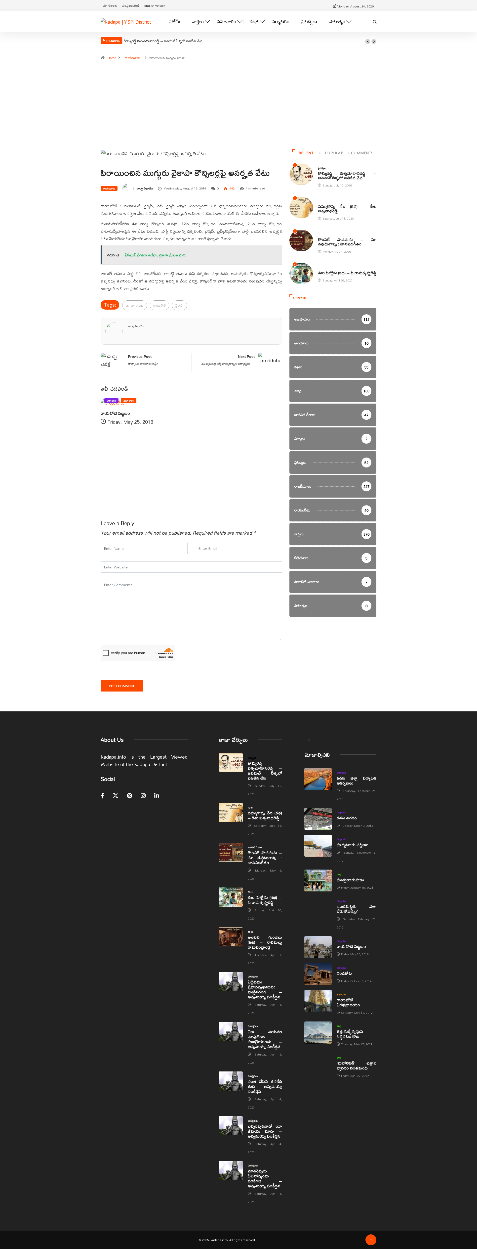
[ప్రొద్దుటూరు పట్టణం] (318, 846)
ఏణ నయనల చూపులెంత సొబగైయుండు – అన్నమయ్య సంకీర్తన (265, 1039)
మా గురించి (110, 5)
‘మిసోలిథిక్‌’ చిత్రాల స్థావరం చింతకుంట (356, 1065)
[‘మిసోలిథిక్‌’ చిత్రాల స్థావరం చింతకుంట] (318, 1064)
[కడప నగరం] (318, 819)
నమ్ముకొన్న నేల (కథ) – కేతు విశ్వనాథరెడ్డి (347, 208)
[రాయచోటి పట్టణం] (318, 947)
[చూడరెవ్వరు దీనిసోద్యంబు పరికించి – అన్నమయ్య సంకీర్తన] (231, 1170)
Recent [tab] (306, 152)
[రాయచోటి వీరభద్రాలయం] (318, 1001)
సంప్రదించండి (130, 5)
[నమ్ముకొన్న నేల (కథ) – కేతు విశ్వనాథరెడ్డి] (231, 812)
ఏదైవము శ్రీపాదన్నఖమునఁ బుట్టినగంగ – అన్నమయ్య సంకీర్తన (265, 989)
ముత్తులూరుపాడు (350, 880)
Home (112, 57)
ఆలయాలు (341, 994)
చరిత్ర (254, 21)
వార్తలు (198, 21)
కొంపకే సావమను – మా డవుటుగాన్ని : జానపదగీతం (347, 241)
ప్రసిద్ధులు (309, 21)
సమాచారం (226, 21)
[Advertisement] (238, 107)
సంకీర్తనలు (253, 976)
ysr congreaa (135, 305)
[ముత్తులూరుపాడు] (318, 880)
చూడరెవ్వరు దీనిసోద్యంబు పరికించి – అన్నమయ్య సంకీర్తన (265, 1178)
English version (154, 5)
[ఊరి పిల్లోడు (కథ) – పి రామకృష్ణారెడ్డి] (231, 897)
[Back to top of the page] (371, 1241)
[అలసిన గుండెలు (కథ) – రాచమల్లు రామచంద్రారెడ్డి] (231, 937)
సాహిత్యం (337, 21)
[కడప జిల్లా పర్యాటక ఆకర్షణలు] (318, 779)
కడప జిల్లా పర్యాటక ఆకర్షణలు (356, 780)
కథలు (320, 201)
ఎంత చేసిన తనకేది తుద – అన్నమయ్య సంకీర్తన (265, 1086)
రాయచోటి (159, 305)
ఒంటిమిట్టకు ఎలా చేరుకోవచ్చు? (356, 908)
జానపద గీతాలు (325, 234)
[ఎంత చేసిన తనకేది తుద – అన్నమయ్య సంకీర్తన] (231, 1081)
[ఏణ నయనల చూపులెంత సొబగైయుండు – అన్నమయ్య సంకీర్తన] (231, 1031)
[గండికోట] (318, 974)
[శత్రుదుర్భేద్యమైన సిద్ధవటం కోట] (318, 1032)
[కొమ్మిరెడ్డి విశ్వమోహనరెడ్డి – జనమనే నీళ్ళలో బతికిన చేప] (231, 763)
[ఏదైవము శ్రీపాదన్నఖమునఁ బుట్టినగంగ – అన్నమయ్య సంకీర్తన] (231, 981)
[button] (367, 41)
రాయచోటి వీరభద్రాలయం (348, 1002)
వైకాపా (179, 305)
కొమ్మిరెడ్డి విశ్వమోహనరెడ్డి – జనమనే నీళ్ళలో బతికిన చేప (163, 41)
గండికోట (344, 973)
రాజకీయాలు (132, 57)
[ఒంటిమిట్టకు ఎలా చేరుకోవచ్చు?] (318, 907)
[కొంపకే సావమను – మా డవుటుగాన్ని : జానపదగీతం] (231, 852)
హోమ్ (174, 21)
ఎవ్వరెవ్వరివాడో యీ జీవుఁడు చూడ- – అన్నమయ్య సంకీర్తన (265, 1131)
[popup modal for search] (374, 21)
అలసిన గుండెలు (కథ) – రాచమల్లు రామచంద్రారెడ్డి (265, 942)
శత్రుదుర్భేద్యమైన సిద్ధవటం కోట (350, 1033)
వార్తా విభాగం (145, 188)
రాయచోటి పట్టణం (115, 413)
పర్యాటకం (280, 21)
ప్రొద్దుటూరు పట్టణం (352, 844)
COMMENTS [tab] (362, 152)
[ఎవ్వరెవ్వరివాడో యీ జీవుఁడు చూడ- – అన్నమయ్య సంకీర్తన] (231, 1126)
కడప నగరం (347, 818)
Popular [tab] (334, 152)
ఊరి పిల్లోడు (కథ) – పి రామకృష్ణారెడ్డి (347, 273)
